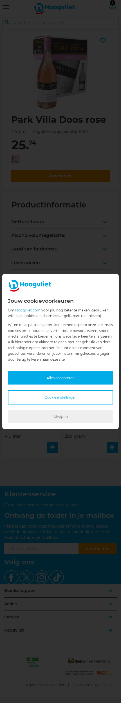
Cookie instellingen (60, 397)
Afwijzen (60, 417)
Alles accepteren (61, 378)
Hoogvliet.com (28, 310)
